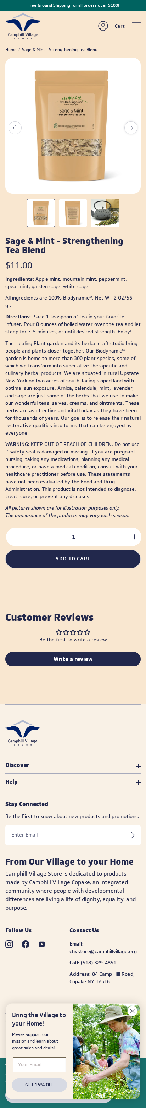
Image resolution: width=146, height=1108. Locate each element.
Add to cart (73, 559)
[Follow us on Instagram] (9, 944)
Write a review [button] (73, 659)
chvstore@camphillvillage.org (103, 951)
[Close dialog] (132, 1011)
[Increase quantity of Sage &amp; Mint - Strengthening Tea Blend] (134, 537)
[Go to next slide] (130, 127)
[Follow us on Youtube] (42, 944)
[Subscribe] (130, 835)
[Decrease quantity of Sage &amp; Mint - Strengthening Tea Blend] (13, 537)
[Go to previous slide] (15, 127)
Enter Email (24, 835)
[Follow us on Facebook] (25, 944)
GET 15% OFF (39, 1084)
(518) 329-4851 (98, 963)
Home (11, 50)
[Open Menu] (136, 26)
